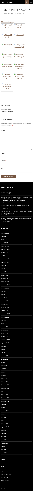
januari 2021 (4, 359)
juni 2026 (3, 236)
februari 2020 (4, 381)
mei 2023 (3, 294)
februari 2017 (4, 423)
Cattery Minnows (7, 2)
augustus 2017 (5, 410)
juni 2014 (3, 459)
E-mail (3, 160)
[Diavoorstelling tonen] (8, 22)
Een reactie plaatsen (18, 13)
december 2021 (5, 333)
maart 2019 (4, 391)
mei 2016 (3, 436)
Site (2, 168)
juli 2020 (3, 369)
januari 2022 (4, 330)
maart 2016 (4, 440)
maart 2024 (4, 272)
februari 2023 (4, 301)
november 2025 (5, 249)
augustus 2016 (5, 427)
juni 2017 (3, 414)
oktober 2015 (4, 443)
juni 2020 (3, 372)
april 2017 (4, 417)
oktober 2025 (4, 252)
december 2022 (5, 307)
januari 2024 (4, 278)
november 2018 (5, 401)
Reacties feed (4, 477)
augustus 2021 (5, 343)
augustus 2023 (5, 288)
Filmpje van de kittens (7, 110)
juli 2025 (3, 255)
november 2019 (5, 388)
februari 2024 (4, 275)
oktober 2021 (4, 336)
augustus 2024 (5, 262)
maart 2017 (4, 420)
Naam (3, 153)
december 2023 (5, 281)
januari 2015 (4, 452)
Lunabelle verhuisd (6, 192)
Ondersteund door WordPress (8, 488)
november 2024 (5, 259)
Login (2, 471)
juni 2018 (3, 404)
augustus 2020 (5, 365)
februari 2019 (4, 394)
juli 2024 (3, 265)
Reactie (3, 130)
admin (10, 13)
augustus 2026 (5, 233)
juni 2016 (3, 433)
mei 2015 (3, 449)
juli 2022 (3, 320)
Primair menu (31, 2)
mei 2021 (3, 349)
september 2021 (5, 339)
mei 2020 (3, 375)
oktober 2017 (4, 407)
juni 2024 (3, 268)
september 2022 (5, 314)
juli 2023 (3, 291)
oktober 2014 (4, 456)
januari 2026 (4, 243)
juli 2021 (3, 346)
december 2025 (5, 246)
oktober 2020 (4, 362)
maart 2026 (4, 239)
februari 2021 (4, 356)
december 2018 (5, 398)
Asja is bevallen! (5, 104)
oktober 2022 (4, 310)
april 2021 (4, 352)
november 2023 (5, 285)
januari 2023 (4, 304)
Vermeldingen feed (6, 474)
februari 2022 (4, 327)
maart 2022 (4, 323)
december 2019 (5, 385)
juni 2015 (3, 446)
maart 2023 (4, 297)
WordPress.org (5, 480)
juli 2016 (3, 430)
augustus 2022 (5, 317)
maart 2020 (4, 378)
